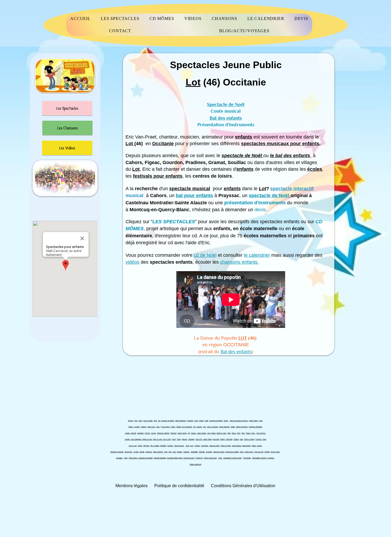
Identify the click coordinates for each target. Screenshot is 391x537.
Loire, (158, 427)
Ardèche (143, 427)
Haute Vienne (182, 433)
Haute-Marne (246, 445)
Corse (242, 452)
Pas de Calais (148, 420)
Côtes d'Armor (179, 445)
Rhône (130, 427)
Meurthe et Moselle (116, 452)
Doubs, (213, 433)
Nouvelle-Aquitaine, (160, 458)
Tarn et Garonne (212, 427)
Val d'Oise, (205, 445)
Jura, (209, 433)
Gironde (133, 433)
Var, (159, 420)
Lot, (194, 427)
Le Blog (135, 452)
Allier (229, 433)
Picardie (267, 452)
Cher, (239, 433)
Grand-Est (199, 458)
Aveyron (199, 427)
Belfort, (222, 439)
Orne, (188, 445)
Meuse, (259, 445)
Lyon (174, 452)
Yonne (179, 439)
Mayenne (146, 445)
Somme (130, 420)
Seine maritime (158, 452)
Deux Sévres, (261, 433)
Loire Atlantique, (136, 439)
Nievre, (234, 433)
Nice (170, 452)
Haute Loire (151, 427)
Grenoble (209, 452)
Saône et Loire (221, 433)
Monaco (179, 452)
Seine (264, 439)
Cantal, (178, 427)
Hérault (201, 420)
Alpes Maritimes (180, 420)
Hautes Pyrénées (242, 427)
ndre (243, 433)
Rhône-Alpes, (133, 458)
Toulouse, (186, 452)
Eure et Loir (133, 445)
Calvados (191, 439)
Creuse (153, 433)
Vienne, (248, 433)
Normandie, (247, 458)
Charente (173, 433)
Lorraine (137, 427)
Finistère (170, 445)
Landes (127, 433)
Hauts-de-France (218, 452)
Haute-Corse (249, 452)
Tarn (204, 427)
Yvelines (197, 445)
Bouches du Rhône (167, 420)
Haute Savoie (201, 433)
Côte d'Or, (199, 439)
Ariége (233, 427)
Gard (196, 420)
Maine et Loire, (147, 439)
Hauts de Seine (214, 445)
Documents (128, 452)
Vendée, (127, 439)
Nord (155, 420)
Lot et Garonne (187, 427)
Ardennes (148, 452)
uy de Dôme (165, 427)
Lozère (173, 427)
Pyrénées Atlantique (255, 427)
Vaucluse (190, 420)
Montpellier (194, 452)
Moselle (141, 452)
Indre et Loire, (158, 439)
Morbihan (163, 445)
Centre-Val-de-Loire (210, 458)
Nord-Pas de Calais (232, 452)
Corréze (147, 433)
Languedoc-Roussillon (145, 458)
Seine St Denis (226, 445)
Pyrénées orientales (216, 420)
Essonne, (259, 439)
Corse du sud (258, 452)
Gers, (253, 433)
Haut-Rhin (229, 439)
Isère (261, 420)
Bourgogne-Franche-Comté (232, 458)
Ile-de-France (275, 452)
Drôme (226, 420)
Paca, (220, 458)
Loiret (174, 439)
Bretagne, (119, 458)
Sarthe (140, 445)
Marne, (254, 445)
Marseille (202, 452)
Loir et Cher (167, 439)
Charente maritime (163, 433)
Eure (191, 445)
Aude (206, 420)
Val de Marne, (237, 445)
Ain (189, 433)
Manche (184, 439)
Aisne (140, 420)
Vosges (236, 439)
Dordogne (140, 433)
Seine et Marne (249, 439)
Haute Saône (207, 439)
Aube (241, 439)
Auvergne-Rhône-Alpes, (175, 458)
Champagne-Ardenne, (259, 458)
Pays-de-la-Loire (189, 458)
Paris (166, 452)
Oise (136, 420)
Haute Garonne (224, 427)
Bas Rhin (216, 439)
